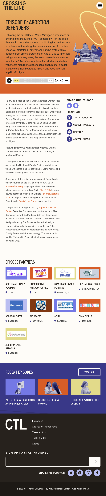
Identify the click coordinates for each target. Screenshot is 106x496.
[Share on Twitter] (69, 105)
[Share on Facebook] (76, 105)
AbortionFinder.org (14, 186)
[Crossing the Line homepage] (14, 5)
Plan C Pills (45, 190)
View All (89, 372)
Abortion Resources (44, 426)
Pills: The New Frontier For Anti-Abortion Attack (20, 401)
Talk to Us (39, 437)
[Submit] (94, 462)
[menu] (99, 5)
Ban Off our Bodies (28, 201)
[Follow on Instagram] (88, 472)
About (35, 443)
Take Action (39, 432)
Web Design (77, 489)
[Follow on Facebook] (79, 472)
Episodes (37, 420)
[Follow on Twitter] (71, 472)
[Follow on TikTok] (97, 472)
